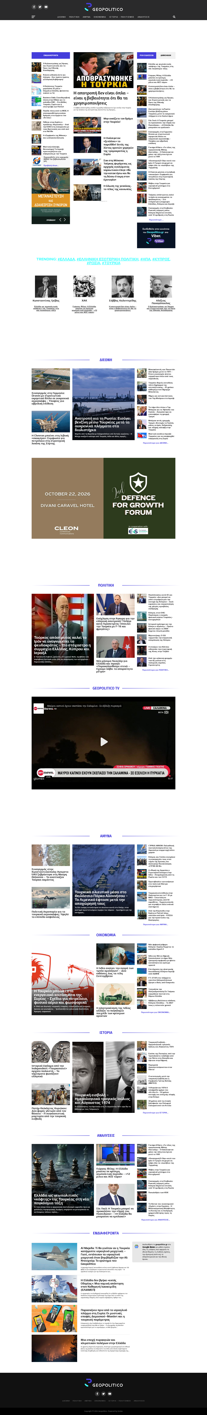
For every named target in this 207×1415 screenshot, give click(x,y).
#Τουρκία (111, 263)
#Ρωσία (93, 263)
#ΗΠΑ (145, 259)
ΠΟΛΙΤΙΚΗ (74, 17)
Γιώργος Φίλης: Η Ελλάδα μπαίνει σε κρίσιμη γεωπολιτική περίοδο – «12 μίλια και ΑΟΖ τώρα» (84, 309)
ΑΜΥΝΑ (86, 17)
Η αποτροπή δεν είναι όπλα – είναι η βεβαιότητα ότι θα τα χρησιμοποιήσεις (122, 308)
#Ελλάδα (66, 259)
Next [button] (65, 220)
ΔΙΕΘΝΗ (61, 17)
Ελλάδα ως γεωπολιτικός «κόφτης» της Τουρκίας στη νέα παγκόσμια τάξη (46, 308)
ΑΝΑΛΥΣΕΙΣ (144, 17)
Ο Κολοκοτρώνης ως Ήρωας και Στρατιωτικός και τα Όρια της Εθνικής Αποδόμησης (161, 308)
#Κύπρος (161, 259)
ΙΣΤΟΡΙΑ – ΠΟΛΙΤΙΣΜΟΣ (121, 17)
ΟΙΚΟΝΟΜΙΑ (100, 17)
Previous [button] (60, 220)
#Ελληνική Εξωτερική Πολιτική (107, 259)
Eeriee (120, 1411)
